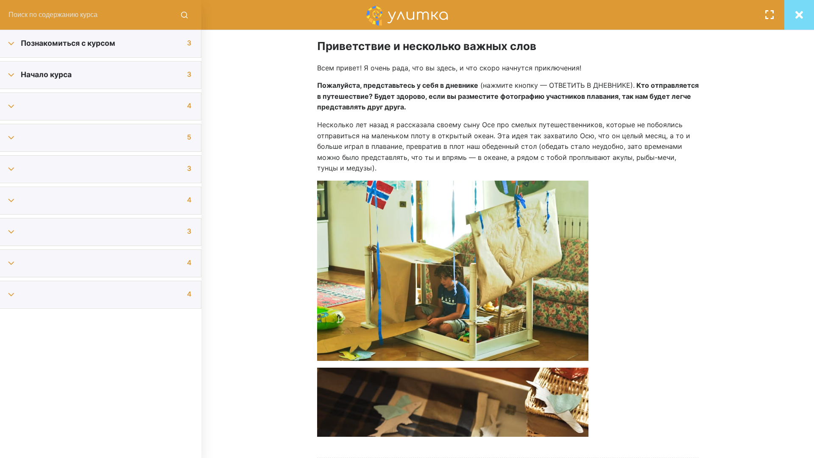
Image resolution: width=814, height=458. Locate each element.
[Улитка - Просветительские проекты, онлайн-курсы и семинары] (407, 15)
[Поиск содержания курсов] (184, 15)
